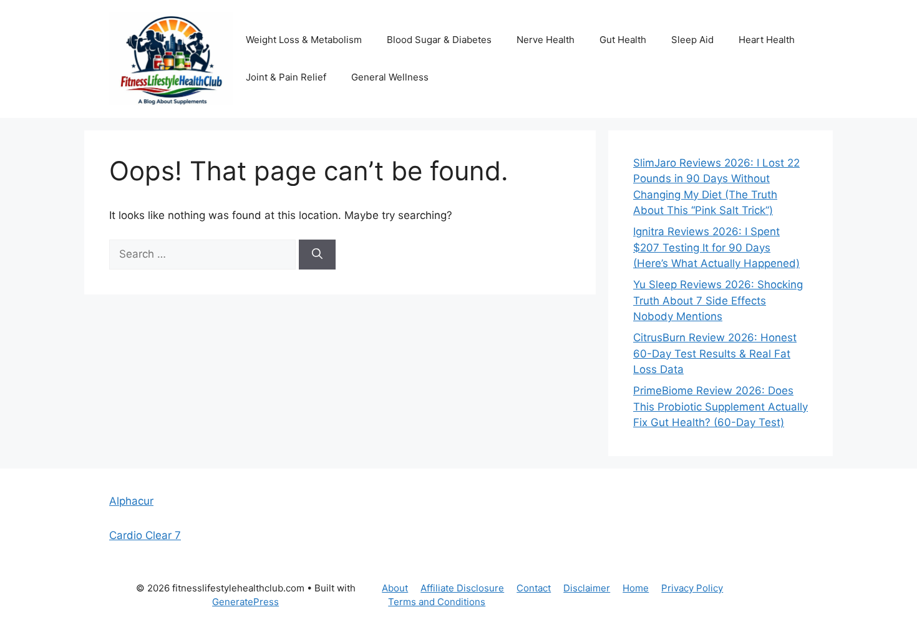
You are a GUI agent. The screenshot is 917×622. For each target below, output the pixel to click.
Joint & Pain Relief (286, 77)
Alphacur (131, 501)
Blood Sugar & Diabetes (439, 40)
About (395, 588)
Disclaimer (586, 588)
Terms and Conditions (436, 602)
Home (636, 588)
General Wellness (390, 77)
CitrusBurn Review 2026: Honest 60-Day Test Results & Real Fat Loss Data (715, 353)
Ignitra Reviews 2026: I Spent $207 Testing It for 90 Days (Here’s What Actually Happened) (716, 247)
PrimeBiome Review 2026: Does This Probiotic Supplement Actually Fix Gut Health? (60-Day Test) (720, 406)
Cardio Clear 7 (145, 535)
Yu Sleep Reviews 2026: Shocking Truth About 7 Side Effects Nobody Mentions (718, 300)
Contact (534, 588)
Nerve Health (546, 40)
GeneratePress (245, 602)
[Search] (317, 255)
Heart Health (767, 40)
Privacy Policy (692, 588)
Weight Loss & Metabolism (304, 40)
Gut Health (622, 40)
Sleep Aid (692, 40)
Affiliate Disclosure (462, 588)
